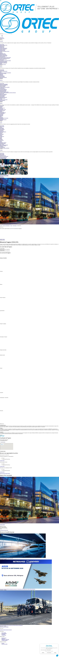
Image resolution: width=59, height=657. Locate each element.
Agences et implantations (6, 225)
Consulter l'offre (2, 460)
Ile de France (14, 225)
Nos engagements (4, 633)
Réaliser (1, 66)
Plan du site (3, 638)
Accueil (1, 225)
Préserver (1, 80)
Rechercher (1, 33)
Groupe (1, 122)
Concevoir (1, 41)
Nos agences (3, 634)
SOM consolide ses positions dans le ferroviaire (6, 558)
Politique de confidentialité (5, 639)
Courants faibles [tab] (2, 248)
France (11, 225)
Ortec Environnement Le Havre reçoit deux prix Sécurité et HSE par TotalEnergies (11, 625)
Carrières (1, 150)
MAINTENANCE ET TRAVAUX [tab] (5, 249)
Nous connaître (4, 632)
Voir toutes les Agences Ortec (4, 530)
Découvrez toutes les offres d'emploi (5, 473)
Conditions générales (4, 640)
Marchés (1, 103)
